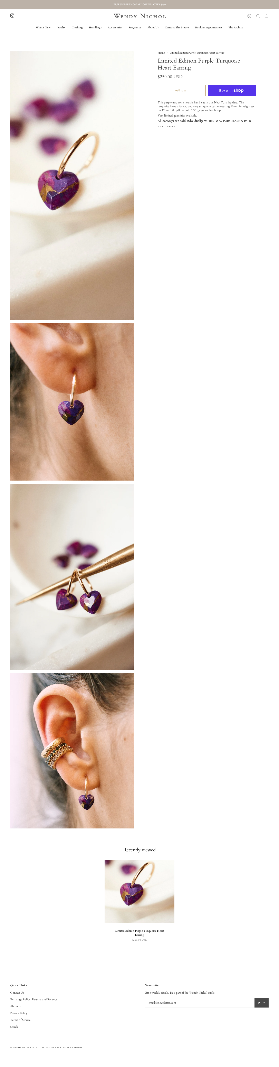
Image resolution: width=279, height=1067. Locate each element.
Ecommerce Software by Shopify (63, 1047)
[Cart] (266, 16)
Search (14, 1027)
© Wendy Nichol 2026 (23, 1047)
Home (161, 53)
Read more (166, 127)
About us (15, 1006)
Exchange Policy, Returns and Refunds (33, 999)
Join (261, 1002)
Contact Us (17, 993)
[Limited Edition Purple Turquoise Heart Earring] (139, 891)
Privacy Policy (18, 1013)
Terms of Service (20, 1020)
